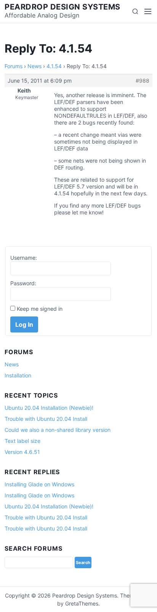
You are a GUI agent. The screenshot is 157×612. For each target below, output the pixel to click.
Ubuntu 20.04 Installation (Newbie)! (49, 407)
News (34, 66)
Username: (23, 257)
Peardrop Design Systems (62, 6)
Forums (13, 66)
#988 (142, 80)
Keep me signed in (39, 308)
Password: (23, 283)
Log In (24, 324)
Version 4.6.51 (22, 452)
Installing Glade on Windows (39, 484)
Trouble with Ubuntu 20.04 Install (46, 418)
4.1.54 (54, 66)
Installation (18, 375)
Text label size (22, 441)
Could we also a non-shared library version (58, 430)
